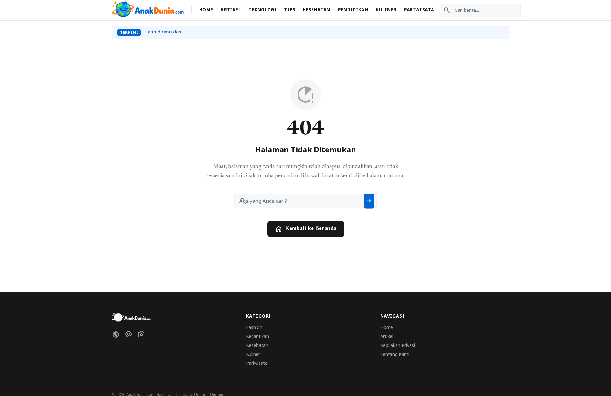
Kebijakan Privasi (397, 345)
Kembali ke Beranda (305, 228)
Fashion (254, 327)
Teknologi (263, 9)
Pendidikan (353, 9)
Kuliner (386, 9)
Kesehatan (316, 9)
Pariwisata (419, 9)
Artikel (231, 9)
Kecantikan (257, 336)
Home (206, 9)
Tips (289, 9)
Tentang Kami (394, 354)
